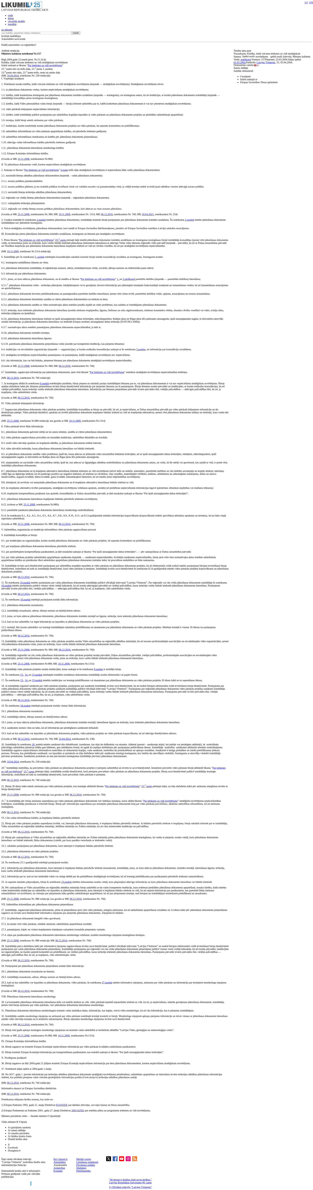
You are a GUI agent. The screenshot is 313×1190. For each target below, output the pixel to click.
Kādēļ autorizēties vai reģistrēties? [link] (18, 44)
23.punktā (66, 882)
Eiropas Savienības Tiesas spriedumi (258, 82)
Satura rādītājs (241, 68)
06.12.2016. (107, 214)
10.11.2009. (65, 214)
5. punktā (39, 257)
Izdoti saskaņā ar (248, 79)
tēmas (11, 18)
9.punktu (98, 669)
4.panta (64, 170)
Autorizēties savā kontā (13, 39)
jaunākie (12, 24)
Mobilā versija (83, 1159)
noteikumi (246, 59)
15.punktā (37, 674)
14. (27, 674)
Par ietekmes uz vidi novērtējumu (45, 65)
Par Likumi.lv (60, 1159)
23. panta (60, 240)
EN (311, 2)
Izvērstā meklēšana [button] (11, 36)
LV (306, 2)
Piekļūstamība (83, 1170)
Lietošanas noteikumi (87, 1162)
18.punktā (25, 705)
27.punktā (107, 982)
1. (118, 279)
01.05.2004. (240, 62)
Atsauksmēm (60, 1165)
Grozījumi (245, 76)
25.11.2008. (24, 159)
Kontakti (57, 1170)
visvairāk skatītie (16, 21)
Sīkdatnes (81, 1168)
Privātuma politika (85, 1165)
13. (21, 674)
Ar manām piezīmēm (18, 1133)
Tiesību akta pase (243, 50)
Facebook (13, 1147)
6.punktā (44, 383)
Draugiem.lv (14, 1150)
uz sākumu (6, 29)
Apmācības (59, 1168)
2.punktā (41, 219)
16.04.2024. (13, 75)
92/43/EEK (62, 1105)
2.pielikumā (129, 279)
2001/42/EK (77, 1110)
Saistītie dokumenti (243, 71)
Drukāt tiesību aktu (17, 1139)
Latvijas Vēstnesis (266, 62)
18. (33, 744)
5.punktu (140, 349)
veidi (10, 15)
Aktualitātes (59, 1162)
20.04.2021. (148, 214)
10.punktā (25, 582)
